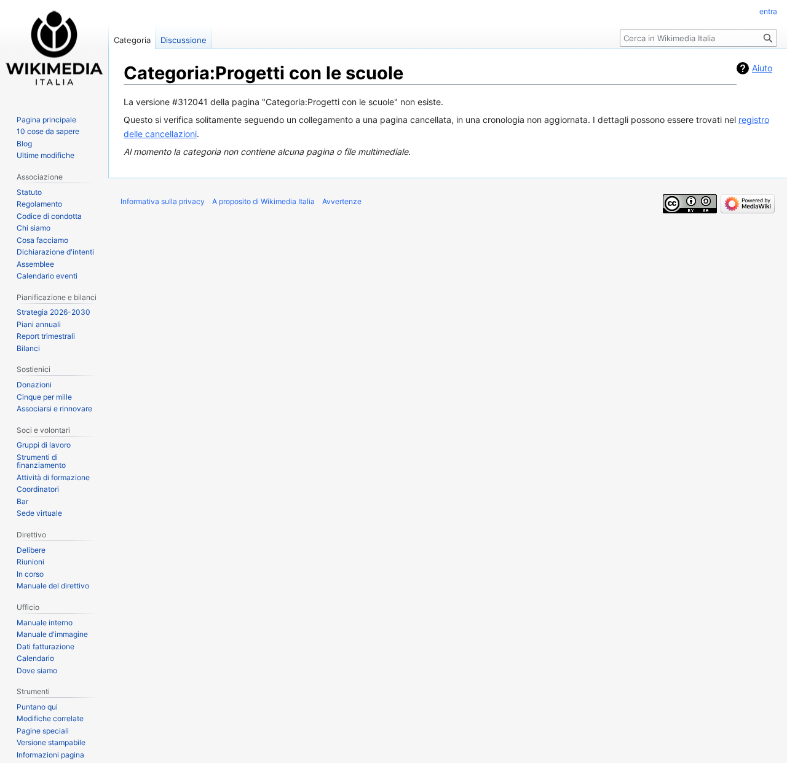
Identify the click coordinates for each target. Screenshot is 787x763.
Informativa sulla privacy (163, 201)
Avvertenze (342, 201)
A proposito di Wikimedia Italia (263, 201)
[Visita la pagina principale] (54, 49)
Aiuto (762, 68)
